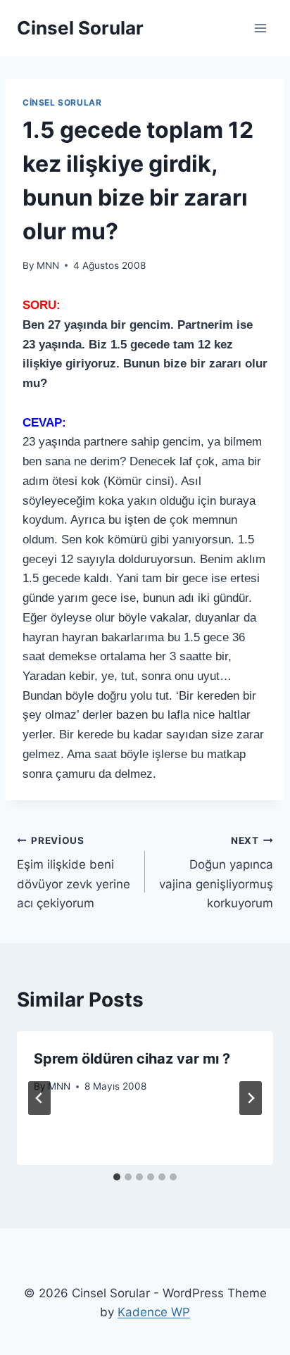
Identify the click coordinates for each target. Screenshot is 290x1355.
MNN (48, 265)
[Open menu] (260, 28)
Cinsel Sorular (62, 102)
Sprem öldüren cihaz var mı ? (132, 1058)
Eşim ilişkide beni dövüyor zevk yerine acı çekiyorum (73, 872)
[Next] (250, 1098)
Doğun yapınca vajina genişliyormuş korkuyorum (216, 872)
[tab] (116, 1176)
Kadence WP (154, 1312)
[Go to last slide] (39, 1098)
